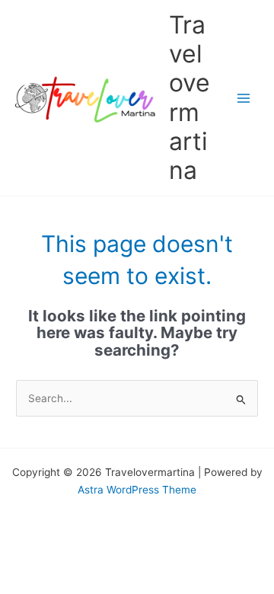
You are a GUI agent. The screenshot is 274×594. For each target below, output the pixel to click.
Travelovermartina (189, 97)
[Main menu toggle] (244, 97)
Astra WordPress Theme (137, 490)
